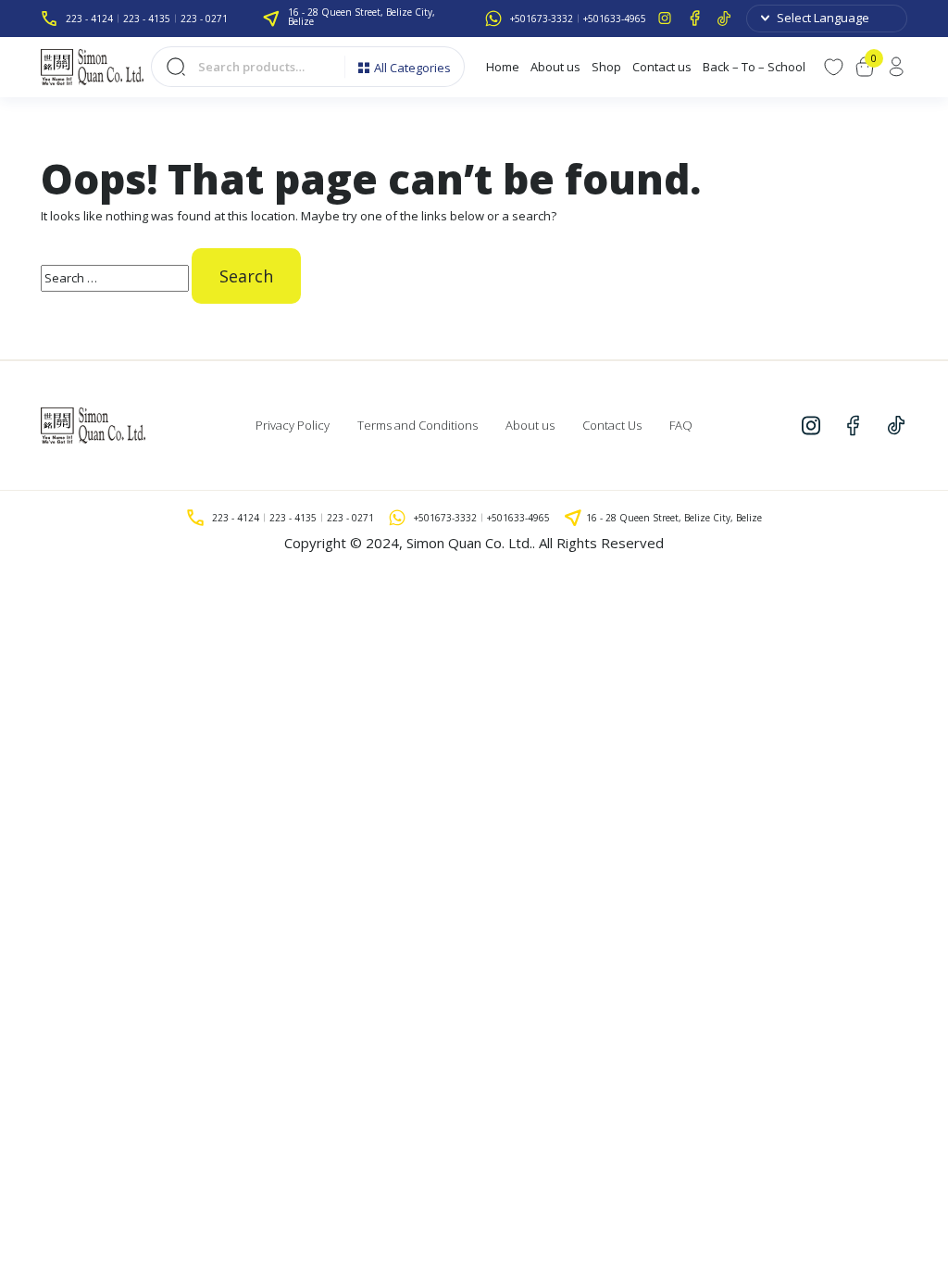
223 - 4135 (146, 18)
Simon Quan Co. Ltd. (469, 542)
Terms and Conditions (417, 425)
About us (555, 66)
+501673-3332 (541, 18)
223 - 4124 (89, 18)
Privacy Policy (293, 425)
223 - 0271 (204, 18)
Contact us (662, 66)
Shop (606, 66)
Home (502, 66)
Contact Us (612, 425)
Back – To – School (754, 66)
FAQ (680, 425)
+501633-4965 (614, 18)
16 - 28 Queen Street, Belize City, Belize (361, 16)
